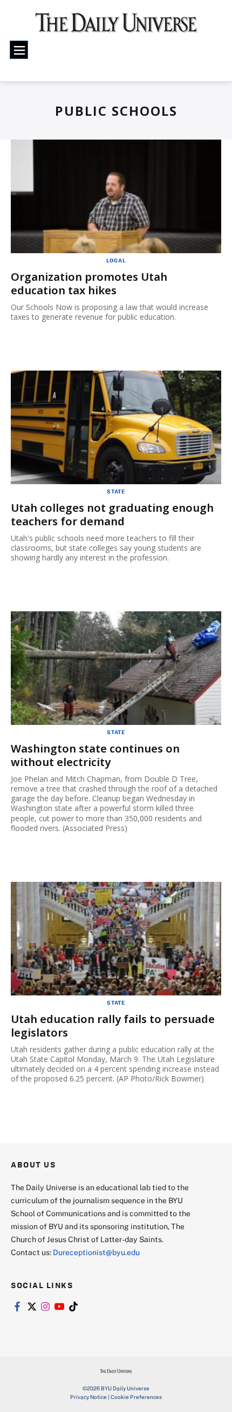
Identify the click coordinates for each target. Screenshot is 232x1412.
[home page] (116, 27)
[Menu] (19, 50)
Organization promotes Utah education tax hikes (89, 283)
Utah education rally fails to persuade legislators (113, 1026)
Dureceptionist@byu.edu (96, 1252)
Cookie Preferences (136, 1397)
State (116, 491)
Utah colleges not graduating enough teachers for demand (112, 514)
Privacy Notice (88, 1397)
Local (116, 260)
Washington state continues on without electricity (95, 755)
